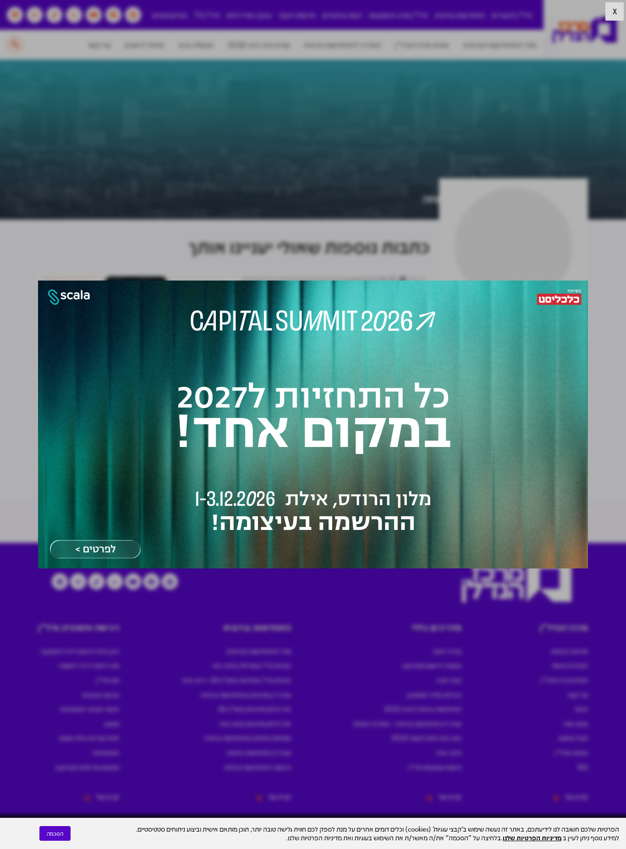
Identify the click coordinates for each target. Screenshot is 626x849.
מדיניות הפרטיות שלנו (532, 837)
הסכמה (55, 833)
